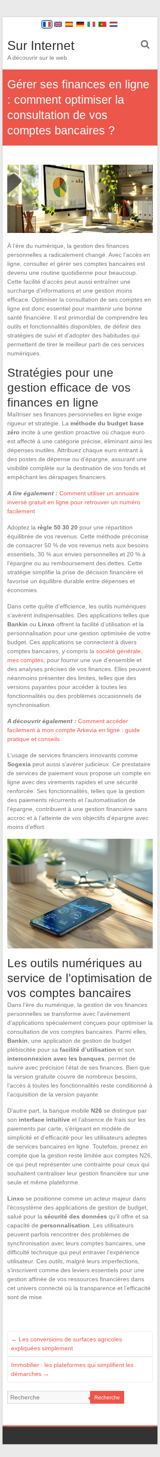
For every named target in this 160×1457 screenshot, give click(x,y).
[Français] (47, 24)
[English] (58, 24)
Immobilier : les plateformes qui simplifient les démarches (72, 1369)
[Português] (102, 24)
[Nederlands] (113, 24)
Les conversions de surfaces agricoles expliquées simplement (66, 1344)
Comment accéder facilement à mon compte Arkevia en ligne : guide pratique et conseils (73, 730)
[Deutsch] (80, 24)
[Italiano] (91, 24)
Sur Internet (40, 45)
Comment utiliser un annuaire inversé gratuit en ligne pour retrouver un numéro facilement (73, 502)
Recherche (107, 1398)
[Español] (69, 24)
